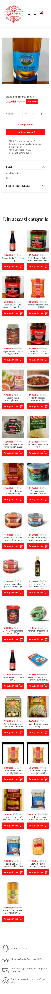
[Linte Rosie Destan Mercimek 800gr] (13, 474)
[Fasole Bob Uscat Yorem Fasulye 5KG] (38, 800)
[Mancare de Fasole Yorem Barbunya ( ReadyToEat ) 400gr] (13, 520)
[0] (41, 14)
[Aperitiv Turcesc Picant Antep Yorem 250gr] (13, 427)
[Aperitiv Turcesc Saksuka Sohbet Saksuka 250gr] (38, 380)
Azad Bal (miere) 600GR (20, 96)
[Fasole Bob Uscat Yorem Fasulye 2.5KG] (13, 846)
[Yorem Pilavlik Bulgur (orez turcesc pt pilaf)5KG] (13, 753)
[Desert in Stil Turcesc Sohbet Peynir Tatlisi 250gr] (38, 660)
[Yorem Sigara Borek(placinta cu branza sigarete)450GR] (13, 380)
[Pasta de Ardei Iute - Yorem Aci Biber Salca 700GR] (13, 287)
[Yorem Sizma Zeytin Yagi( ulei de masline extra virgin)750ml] (38, 567)
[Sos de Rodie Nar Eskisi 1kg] (13, 241)
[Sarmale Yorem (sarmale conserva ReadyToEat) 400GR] (38, 474)
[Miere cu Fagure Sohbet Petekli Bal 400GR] (38, 846)
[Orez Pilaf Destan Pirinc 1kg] (38, 427)
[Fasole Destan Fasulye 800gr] (38, 707)
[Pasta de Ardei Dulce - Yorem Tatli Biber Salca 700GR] (38, 241)
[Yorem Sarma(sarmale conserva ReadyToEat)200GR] (38, 613)
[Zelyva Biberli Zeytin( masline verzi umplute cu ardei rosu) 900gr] (13, 707)
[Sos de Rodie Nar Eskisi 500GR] (13, 660)
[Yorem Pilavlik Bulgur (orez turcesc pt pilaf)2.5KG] (38, 753)
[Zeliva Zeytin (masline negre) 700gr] (13, 613)
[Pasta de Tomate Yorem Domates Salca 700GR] (38, 334)
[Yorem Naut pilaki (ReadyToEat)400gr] (13, 567)
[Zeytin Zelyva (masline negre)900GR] (13, 334)
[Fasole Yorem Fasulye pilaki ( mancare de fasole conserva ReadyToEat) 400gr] (38, 520)
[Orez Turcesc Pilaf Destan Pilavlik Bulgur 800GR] (13, 800)
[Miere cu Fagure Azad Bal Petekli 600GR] (13, 893)
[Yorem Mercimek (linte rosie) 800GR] (38, 287)
